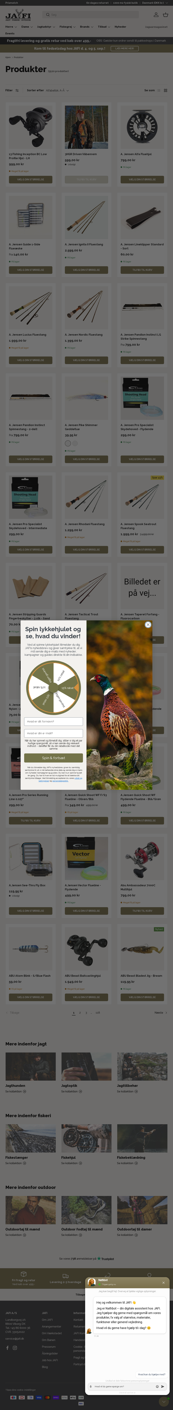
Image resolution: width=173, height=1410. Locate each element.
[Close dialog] (148, 625)
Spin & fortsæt (53, 758)
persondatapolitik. (60, 781)
